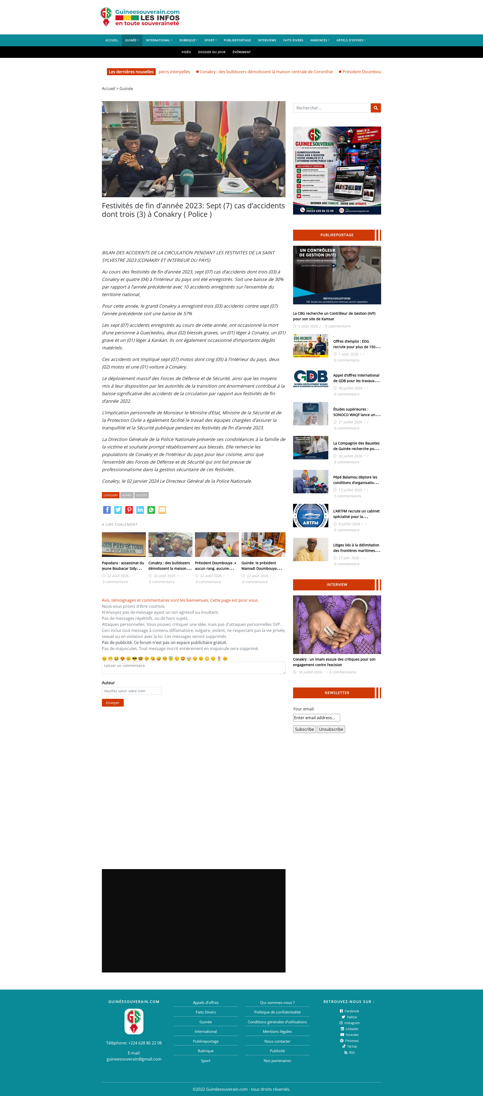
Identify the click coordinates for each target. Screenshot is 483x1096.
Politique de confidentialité (277, 1011)
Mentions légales (277, 1031)
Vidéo (186, 52)
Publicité (277, 1050)
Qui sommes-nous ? (277, 1002)
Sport (210, 40)
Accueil (111, 40)
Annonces (318, 40)
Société (141, 495)
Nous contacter (277, 1041)
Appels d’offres (350, 40)
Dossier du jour (212, 52)
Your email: (303, 709)
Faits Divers (293, 40)
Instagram (352, 1023)
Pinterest (351, 1040)
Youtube (351, 1034)
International (158, 40)
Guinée (131, 40)
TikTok (351, 1046)
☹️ (128, 658)
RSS (351, 1052)
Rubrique (187, 40)
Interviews (267, 40)
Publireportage (237, 40)
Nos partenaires (277, 1060)
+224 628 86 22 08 (145, 1043)
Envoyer (112, 702)
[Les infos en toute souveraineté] (140, 17)
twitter (351, 1017)
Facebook (351, 1011)
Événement (242, 52)
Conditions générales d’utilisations (277, 1021)
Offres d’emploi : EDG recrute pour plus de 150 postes (354, 347)
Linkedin (351, 1029)
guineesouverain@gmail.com (134, 1059)
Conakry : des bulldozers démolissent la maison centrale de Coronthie (239, 71)
